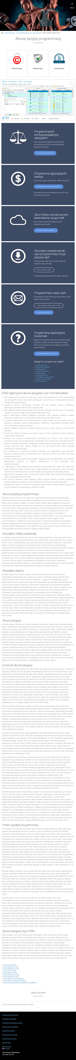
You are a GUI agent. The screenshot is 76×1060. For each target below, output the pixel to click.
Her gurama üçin (41, 381)
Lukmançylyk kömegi (42, 371)
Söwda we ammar (41, 365)
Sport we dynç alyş (42, 375)
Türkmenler (7, 1046)
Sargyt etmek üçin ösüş (9, 1038)
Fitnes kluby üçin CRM (10, 972)
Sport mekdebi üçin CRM (11, 968)
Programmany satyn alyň (9, 1035)
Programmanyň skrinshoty (10, 1015)
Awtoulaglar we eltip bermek (45, 377)
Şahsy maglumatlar (44, 312)
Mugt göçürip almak (44, 270)
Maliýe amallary (41, 369)
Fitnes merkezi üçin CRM (10, 976)
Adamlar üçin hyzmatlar (43, 379)
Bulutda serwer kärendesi (46, 230)
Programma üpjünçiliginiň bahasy (48, 186)
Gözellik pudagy (41, 373)
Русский (7, 1048)
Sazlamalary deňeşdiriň (45, 153)
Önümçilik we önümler (43, 367)
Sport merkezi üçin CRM (10, 967)
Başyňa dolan (6, 1042)
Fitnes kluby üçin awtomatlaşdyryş (13, 978)
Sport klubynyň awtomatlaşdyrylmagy (14, 980)
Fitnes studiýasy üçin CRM (11, 974)
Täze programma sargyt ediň (47, 353)
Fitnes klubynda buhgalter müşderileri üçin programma (19, 982)
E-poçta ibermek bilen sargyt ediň (48, 305)
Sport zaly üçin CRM (9, 965)
